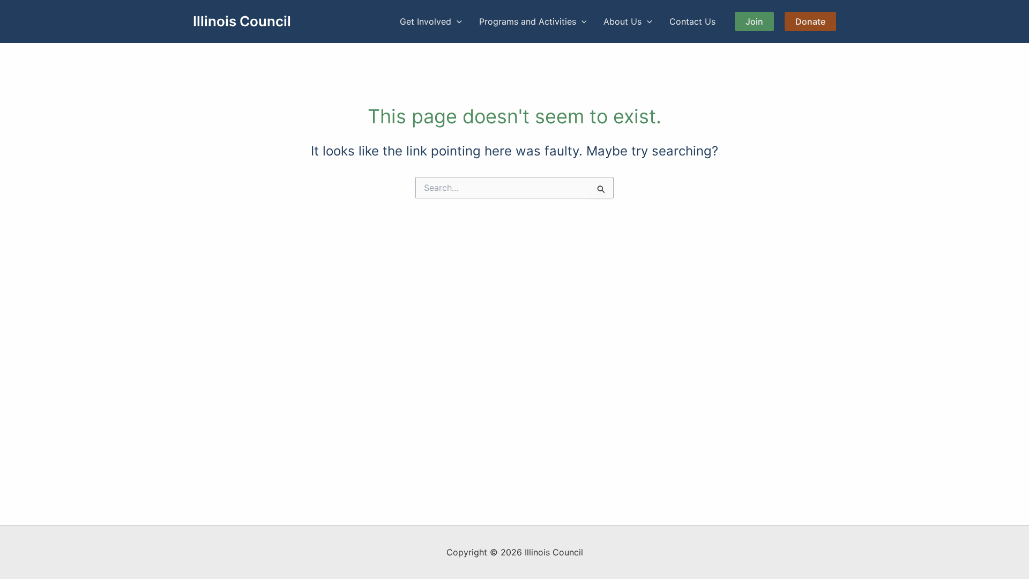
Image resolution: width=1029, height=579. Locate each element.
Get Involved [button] (425, 21)
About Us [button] (622, 21)
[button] (456, 21)
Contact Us (692, 21)
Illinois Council (242, 21)
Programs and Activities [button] (527, 21)
